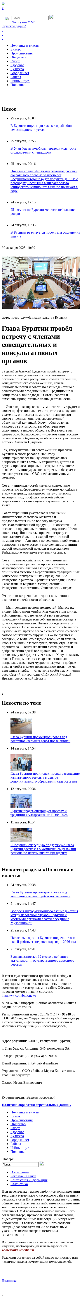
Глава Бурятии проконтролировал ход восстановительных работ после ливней (40, 739)
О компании (19, 1172)
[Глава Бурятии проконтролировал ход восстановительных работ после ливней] (21, 733)
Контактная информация (28, 1180)
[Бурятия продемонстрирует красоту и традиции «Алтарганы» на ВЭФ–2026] (21, 807)
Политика (17, 85)
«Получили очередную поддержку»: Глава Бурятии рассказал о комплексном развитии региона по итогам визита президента (43, 849)
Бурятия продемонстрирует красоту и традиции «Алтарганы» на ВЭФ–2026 (39, 813)
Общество (18, 57)
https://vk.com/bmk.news (19, 995)
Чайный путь (20, 81)
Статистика (19, 1184)
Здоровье (17, 65)
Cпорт (15, 61)
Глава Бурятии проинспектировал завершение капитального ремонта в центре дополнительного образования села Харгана (45, 777)
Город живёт (19, 73)
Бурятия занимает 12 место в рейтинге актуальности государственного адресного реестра (42, 960)
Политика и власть (24, 45)
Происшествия (21, 53)
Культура (17, 69)
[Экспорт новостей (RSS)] (41, 34)
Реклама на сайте (23, 1176)
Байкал (15, 77)
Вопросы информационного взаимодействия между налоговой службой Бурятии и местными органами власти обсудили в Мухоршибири (44, 917)
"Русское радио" (14, 26)
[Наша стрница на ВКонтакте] (41, 30)
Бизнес (15, 49)
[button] (76, 257)
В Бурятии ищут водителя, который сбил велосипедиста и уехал (41, 127)
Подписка (9, 1281)
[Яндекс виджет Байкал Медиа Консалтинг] (41, 38)
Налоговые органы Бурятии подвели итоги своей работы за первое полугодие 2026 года (43, 940)
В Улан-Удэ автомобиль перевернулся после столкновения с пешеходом (43, 150)
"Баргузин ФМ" (23, 22)
